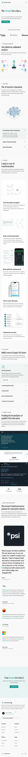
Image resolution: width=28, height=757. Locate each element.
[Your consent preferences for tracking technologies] (1, 567)
